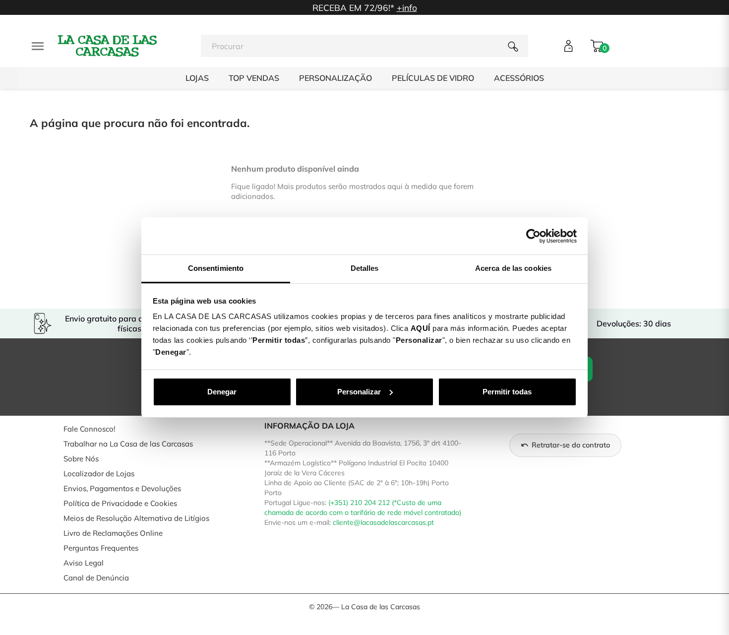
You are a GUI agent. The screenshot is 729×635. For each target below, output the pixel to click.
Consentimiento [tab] (215, 268)
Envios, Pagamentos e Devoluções (122, 488)
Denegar (222, 391)
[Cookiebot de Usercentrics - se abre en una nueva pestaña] (533, 236)
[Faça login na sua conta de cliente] (568, 46)
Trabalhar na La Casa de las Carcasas (128, 443)
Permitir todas (507, 391)
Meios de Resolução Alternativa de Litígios (136, 518)
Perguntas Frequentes (100, 548)
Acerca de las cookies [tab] (513, 268)
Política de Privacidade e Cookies (120, 503)
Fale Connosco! (89, 429)
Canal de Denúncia (96, 577)
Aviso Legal (83, 563)
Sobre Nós (81, 458)
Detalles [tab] (365, 268)
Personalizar (359, 391)
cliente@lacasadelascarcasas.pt (383, 522)
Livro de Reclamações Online (113, 533)
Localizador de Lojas (98, 473)
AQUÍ (420, 328)
